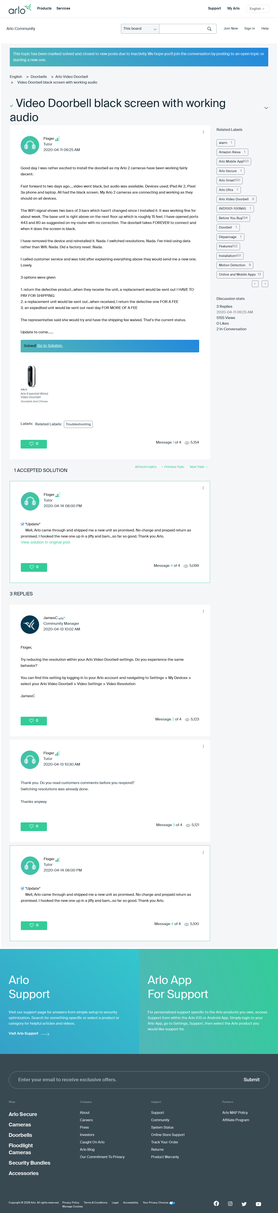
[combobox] (188, 29)
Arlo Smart (227, 180)
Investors (87, 1135)
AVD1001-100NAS (232, 208)
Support (214, 8)
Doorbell (225, 227)
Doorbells (39, 77)
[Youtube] (258, 1204)
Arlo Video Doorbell (71, 77)
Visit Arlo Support (23, 1033)
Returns (157, 1150)
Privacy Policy (70, 1202)
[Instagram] (230, 1203)
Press (84, 1127)
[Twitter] (244, 1204)
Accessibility (130, 1202)
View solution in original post (45, 542)
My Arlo (233, 8)
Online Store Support (168, 1135)
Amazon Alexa (229, 152)
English (16, 77)
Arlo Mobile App (231, 161)
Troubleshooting (78, 424)
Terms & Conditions (95, 1202)
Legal (115, 1202)
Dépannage (228, 237)
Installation (227, 256)
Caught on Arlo (92, 1142)
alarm (223, 143)
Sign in (249, 28)
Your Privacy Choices (155, 1202)
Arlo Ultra (226, 190)
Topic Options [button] (265, 109)
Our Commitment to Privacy (102, 1157)
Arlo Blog (87, 1150)
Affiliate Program (235, 1120)
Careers (86, 1120)
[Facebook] (216, 1203)
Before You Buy (230, 218)
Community (160, 1120)
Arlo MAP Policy (235, 1113)
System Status (162, 1127)
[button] (203, 131)
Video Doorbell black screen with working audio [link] (57, 82)
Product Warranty (165, 1157)
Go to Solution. (50, 346)
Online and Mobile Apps (237, 274)
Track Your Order (164, 1142)
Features (225, 246)
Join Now (231, 28)
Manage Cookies (72, 1206)
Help (265, 28)
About (84, 1113)
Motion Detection (232, 265)
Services (63, 8)
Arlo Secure (228, 171)
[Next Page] (265, 284)
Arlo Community (21, 29)
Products (44, 8)
